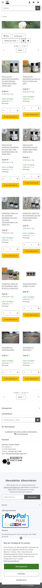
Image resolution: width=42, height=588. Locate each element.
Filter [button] (7, 36)
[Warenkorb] (38, 2)
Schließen (21, 574)
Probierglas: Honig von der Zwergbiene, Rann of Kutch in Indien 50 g (10, 286)
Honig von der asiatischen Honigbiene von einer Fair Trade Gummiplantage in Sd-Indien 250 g (10, 149)
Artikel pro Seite (10, 41)
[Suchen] (37, 8)
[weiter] (38, 50)
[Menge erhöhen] (17, 110)
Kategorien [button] (7, 408)
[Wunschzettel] (33, 2)
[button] (29, 2)
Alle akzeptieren (21, 566)
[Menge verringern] (3, 110)
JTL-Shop (30, 585)
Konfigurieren (21, 580)
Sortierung (18, 36)
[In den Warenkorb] (37, 420)
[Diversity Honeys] (7, 2)
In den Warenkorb (10, 117)
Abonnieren (32, 497)
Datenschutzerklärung (12, 487)
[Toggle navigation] (3, 1)
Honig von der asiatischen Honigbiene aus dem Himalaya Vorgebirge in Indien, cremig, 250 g (10, 81)
